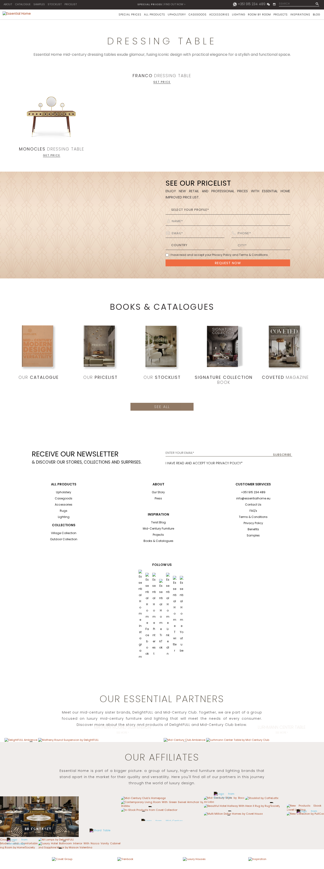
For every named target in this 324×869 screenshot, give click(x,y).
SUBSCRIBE (282, 454)
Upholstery (63, 492)
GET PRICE (51, 155)
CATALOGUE (23, 4)
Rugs (63, 511)
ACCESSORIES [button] (219, 14)
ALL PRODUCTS (154, 14)
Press (158, 498)
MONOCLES (32, 149)
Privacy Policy (253, 523)
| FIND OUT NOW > (161, 4)
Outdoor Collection (63, 539)
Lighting (63, 517)
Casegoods (63, 498)
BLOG (316, 14)
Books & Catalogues (158, 541)
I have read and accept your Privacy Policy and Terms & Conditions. (219, 255)
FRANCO (143, 76)
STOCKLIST (55, 4)
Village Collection (63, 533)
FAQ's (253, 511)
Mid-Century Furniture (158, 528)
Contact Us (253, 505)
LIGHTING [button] (238, 14)
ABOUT (8, 4)
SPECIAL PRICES (130, 14)
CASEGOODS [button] (198, 14)
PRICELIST (71, 4)
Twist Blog (158, 522)
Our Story (158, 492)
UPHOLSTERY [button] (177, 14)
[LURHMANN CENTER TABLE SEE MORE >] (237, 740)
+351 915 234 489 (251, 4)
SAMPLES (39, 4)
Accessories (63, 505)
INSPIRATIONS (300, 14)
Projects (158, 535)
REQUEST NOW (228, 263)
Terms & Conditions (253, 517)
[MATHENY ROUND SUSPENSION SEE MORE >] (68, 740)
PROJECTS (280, 14)
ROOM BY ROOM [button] (259, 14)
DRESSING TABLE (65, 149)
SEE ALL (162, 406)
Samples (253, 535)
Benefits (253, 529)
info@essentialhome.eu (253, 498)
